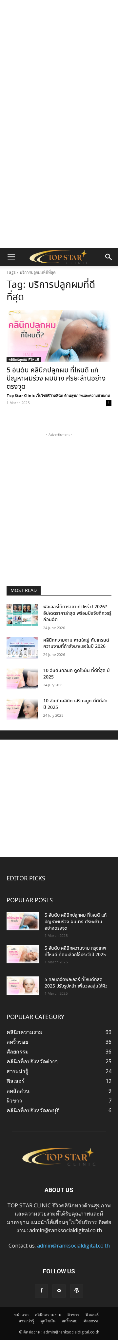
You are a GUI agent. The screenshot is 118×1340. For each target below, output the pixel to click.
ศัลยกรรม (92, 1321)
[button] (11, 257)
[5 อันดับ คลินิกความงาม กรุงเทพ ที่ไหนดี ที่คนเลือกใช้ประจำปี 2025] (23, 954)
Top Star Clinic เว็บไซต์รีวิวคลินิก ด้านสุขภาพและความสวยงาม (58, 395)
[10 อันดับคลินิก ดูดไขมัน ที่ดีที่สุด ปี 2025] (22, 679)
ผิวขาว (73, 1314)
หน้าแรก (21, 1314)
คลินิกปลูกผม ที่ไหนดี (24, 359)
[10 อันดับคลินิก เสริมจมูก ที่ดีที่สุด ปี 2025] (22, 709)
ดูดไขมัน (47, 1321)
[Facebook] (41, 1291)
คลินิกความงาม (48, 1314)
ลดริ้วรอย (69, 1321)
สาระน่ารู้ (26, 1321)
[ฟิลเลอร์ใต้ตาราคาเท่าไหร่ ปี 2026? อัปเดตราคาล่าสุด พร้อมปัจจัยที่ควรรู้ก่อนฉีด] (22, 615)
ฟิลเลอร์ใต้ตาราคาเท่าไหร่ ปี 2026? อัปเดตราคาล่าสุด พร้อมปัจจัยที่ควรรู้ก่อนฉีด (77, 613)
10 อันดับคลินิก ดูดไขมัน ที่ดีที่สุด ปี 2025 (76, 673)
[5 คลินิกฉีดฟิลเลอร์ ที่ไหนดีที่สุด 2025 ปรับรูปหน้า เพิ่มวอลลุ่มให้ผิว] (23, 985)
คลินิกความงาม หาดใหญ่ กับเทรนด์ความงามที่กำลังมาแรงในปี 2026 (76, 643)
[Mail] (59, 1291)
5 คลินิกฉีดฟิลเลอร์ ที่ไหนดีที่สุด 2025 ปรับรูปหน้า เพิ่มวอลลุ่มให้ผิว (76, 982)
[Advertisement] (59, 62)
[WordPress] (76, 1291)
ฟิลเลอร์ (92, 1314)
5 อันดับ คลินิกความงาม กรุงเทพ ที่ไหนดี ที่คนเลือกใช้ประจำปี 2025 (75, 951)
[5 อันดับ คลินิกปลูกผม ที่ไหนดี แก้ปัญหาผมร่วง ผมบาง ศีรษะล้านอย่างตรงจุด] (59, 336)
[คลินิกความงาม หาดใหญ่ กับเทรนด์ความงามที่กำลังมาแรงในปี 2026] (22, 648)
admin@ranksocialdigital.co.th (73, 1245)
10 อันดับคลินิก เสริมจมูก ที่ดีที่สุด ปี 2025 (75, 704)
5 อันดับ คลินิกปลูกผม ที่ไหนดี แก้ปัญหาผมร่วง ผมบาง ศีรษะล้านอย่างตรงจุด (56, 379)
